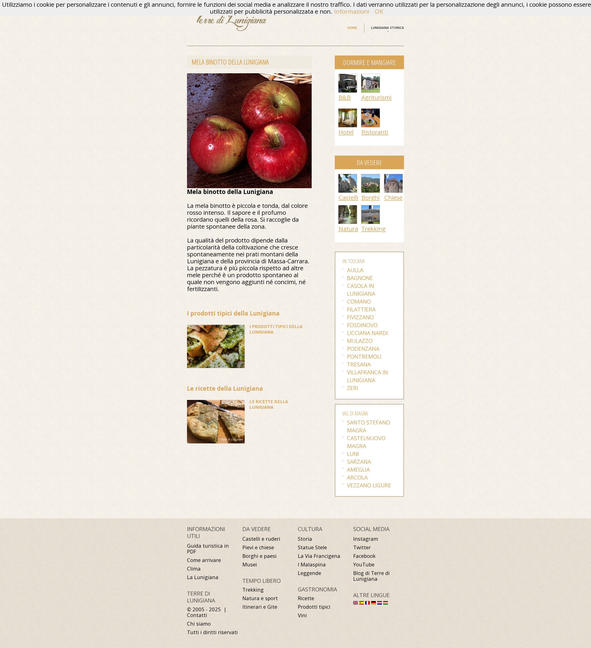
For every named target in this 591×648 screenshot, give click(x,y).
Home (352, 27)
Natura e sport (260, 598)
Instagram (365, 539)
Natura (348, 228)
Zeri (352, 388)
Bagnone (360, 278)
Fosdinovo (362, 325)
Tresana (359, 364)
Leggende (309, 573)
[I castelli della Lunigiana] (347, 176)
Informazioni (351, 11)
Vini (302, 615)
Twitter (362, 547)
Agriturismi (376, 97)
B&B (344, 97)
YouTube (363, 564)
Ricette (306, 598)
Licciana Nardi (367, 333)
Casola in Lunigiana (361, 289)
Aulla (355, 270)
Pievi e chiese (258, 547)
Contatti (197, 615)
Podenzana (363, 348)
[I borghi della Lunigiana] (370, 176)
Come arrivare (204, 560)
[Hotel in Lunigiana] (347, 111)
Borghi (370, 197)
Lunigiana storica (387, 27)
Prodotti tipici (314, 607)
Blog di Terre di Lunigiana (371, 576)
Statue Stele (312, 547)
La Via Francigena (319, 556)
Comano (359, 301)
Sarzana (359, 461)
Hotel (345, 132)
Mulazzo (360, 340)
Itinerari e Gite (259, 607)
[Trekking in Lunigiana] (370, 207)
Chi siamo (199, 624)
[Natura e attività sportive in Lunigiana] (347, 207)
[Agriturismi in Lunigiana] (370, 76)
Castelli (348, 197)
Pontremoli (364, 356)
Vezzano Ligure (369, 485)
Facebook (364, 556)
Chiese (393, 197)
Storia (305, 539)
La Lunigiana (202, 577)
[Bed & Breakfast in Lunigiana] (347, 76)
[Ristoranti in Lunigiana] (370, 111)
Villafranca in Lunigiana (367, 376)
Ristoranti (374, 132)
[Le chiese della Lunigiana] (393, 176)
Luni (353, 454)
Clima (194, 568)
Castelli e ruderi (261, 539)
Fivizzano (360, 317)
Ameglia (358, 469)
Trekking (373, 228)
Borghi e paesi (259, 556)
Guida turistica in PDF (208, 548)
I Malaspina (312, 564)
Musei (249, 564)
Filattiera (361, 309)
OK (379, 11)
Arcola (357, 477)
